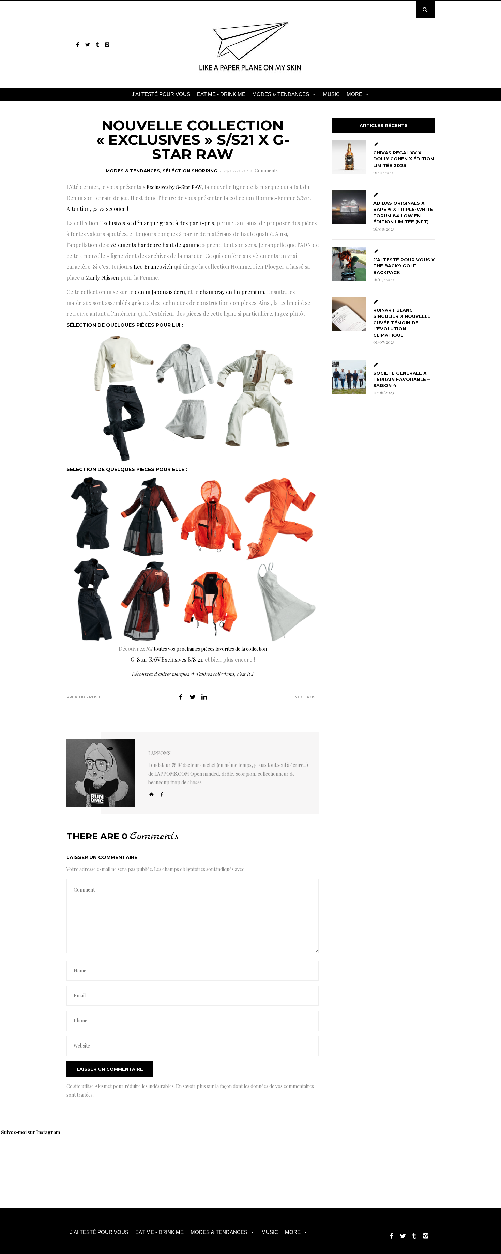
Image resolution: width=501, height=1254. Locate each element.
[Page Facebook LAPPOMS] (77, 44)
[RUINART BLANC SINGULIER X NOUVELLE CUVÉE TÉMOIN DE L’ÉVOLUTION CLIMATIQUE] (349, 314)
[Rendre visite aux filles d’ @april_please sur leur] (83, 1157)
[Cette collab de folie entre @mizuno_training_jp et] (465, 1157)
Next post (306, 697)
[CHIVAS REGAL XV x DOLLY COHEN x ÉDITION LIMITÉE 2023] (349, 157)
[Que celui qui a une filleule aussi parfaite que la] (226, 1157)
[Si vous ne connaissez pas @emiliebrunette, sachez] (417, 1157)
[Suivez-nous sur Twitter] (87, 44)
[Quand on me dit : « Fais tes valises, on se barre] (322, 1157)
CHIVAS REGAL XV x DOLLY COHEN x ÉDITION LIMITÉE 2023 (403, 159)
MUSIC (331, 94)
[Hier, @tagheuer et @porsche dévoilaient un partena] (370, 1157)
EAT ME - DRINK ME (221, 94)
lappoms (159, 753)
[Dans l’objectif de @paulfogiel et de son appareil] (131, 1157)
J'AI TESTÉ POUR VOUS (161, 94)
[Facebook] (161, 794)
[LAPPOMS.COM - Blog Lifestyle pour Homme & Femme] (251, 73)
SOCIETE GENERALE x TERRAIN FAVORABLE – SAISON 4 (401, 379)
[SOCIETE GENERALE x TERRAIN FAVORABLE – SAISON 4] (349, 377)
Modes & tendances (133, 170)
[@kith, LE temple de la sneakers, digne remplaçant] (274, 1157)
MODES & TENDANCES (280, 94)
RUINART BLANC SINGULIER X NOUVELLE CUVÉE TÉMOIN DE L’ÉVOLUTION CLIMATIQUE (401, 322)
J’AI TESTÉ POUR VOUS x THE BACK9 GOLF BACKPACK (404, 266)
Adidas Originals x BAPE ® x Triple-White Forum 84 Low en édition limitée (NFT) (403, 212)
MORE (354, 94)
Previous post (83, 697)
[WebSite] (151, 794)
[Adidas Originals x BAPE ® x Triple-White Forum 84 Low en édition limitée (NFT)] (349, 207)
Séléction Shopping (190, 170)
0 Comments (264, 170)
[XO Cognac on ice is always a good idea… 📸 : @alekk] (36, 1157)
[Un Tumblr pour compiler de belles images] (97, 44)
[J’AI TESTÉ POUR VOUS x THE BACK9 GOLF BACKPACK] (349, 264)
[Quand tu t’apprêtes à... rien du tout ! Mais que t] (179, 1157)
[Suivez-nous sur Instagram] (107, 44)
